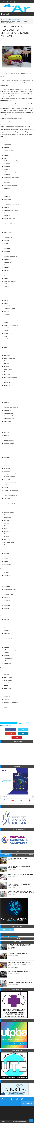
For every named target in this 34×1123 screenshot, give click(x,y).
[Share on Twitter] (23, 729)
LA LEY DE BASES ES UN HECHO (18, 953)
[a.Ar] (17, 8)
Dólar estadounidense (8, 936)
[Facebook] (4, 801)
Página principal (5, 19)
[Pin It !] (17, 737)
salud (17, 19)
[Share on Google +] (10, 733)
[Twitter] (21, 801)
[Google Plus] (13, 801)
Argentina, (17, 40)
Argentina (12, 19)
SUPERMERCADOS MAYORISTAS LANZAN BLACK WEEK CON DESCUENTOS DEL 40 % (20, 964)
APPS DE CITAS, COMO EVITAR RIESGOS (20, 874)
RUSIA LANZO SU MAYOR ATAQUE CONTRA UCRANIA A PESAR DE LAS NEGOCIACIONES (19, 884)
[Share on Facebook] (10, 729)
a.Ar (3, 1121)
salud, (22, 40)
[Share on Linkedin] (23, 733)
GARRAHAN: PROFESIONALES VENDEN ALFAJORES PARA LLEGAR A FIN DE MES (21, 892)
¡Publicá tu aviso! (7, 929)
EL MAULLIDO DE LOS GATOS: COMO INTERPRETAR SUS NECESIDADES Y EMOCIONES (19, 946)
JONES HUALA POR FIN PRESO (17, 858)
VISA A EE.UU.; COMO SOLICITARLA (19, 972)
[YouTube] (30, 801)
